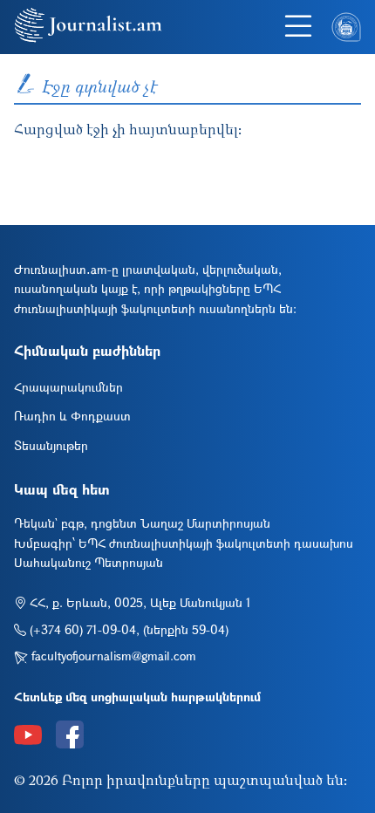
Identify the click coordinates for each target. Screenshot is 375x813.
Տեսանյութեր (51, 445)
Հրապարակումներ (68, 387)
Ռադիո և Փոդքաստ (72, 415)
